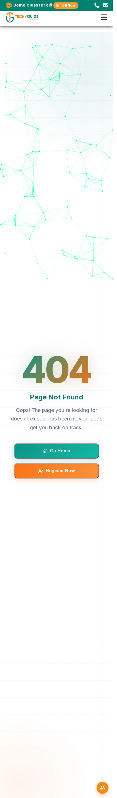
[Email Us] (105, 5)
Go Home (60, 450)
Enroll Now (66, 5)
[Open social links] (102, 788)
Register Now (60, 470)
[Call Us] (97, 5)
